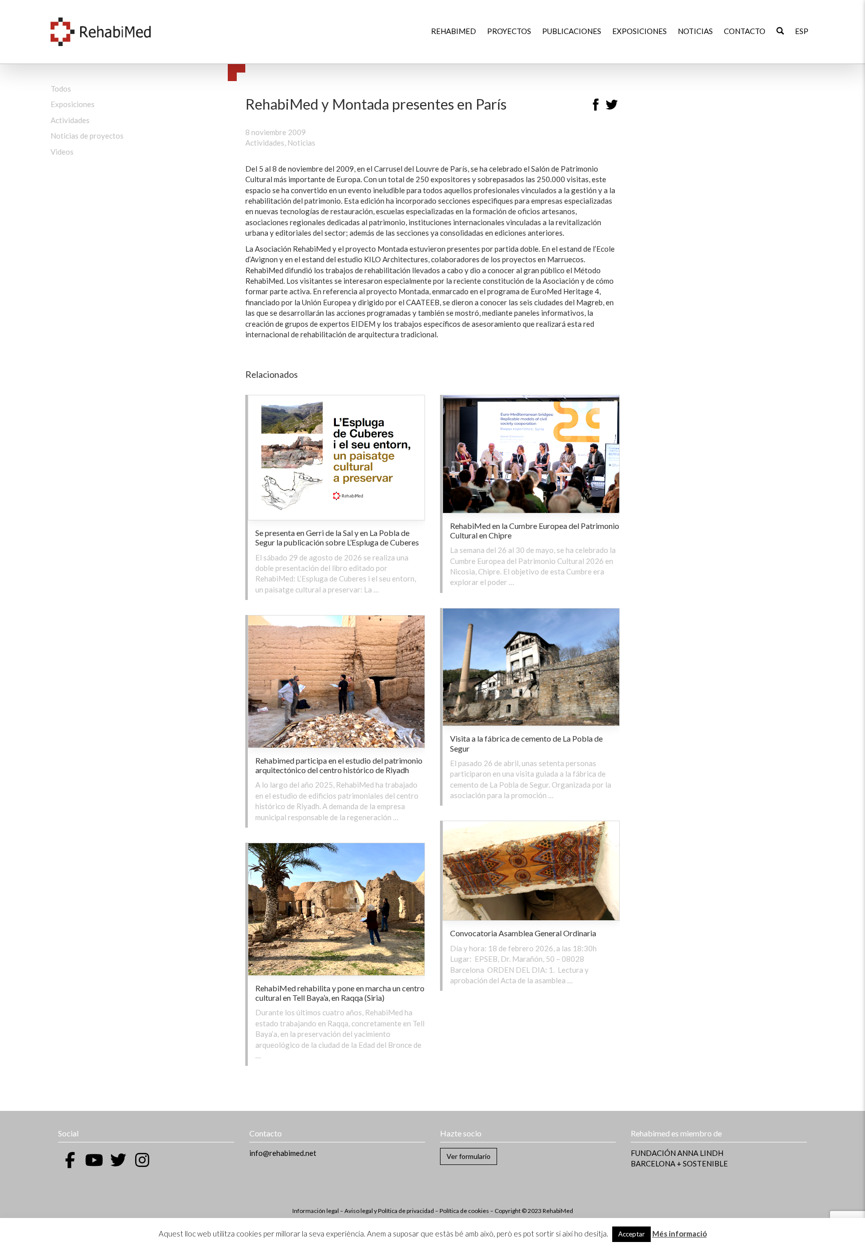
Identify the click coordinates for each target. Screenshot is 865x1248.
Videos (62, 151)
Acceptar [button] (631, 1234)
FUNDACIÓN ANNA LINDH (677, 1152)
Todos (61, 88)
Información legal (315, 1210)
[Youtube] (94, 1160)
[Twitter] (612, 106)
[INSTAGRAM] (142, 1160)
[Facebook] (596, 106)
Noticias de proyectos (87, 135)
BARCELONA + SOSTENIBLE (679, 1163)
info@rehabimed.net (282, 1152)
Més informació (679, 1233)
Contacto (744, 31)
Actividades (70, 120)
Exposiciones (639, 31)
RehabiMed (453, 31)
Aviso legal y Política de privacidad (389, 1210)
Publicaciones (571, 31)
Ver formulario (469, 1156)
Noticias (695, 31)
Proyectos (509, 31)
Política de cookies (464, 1210)
